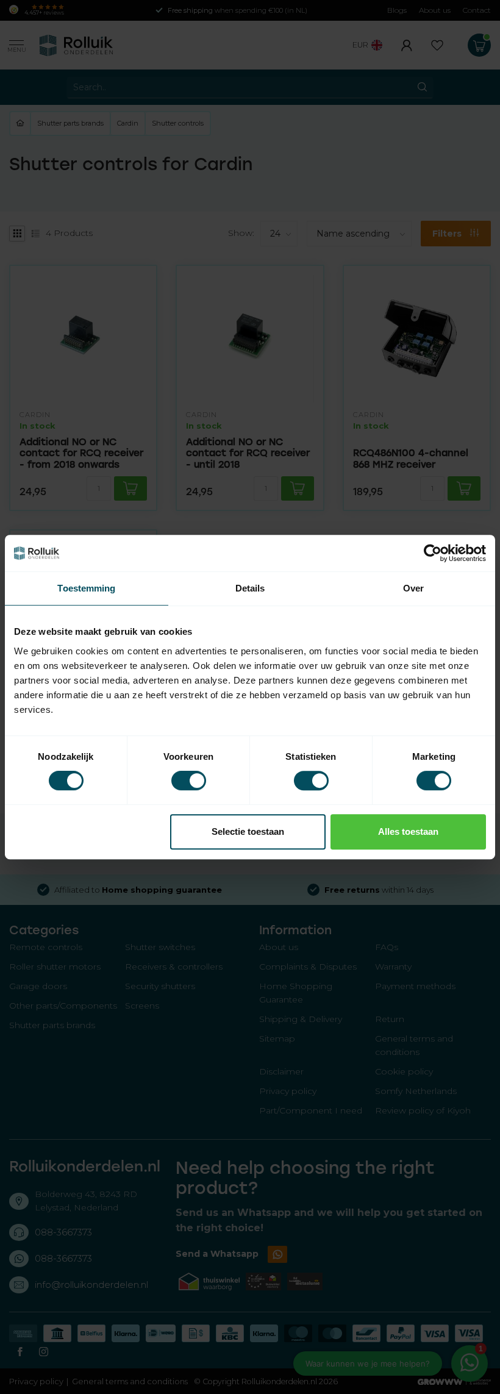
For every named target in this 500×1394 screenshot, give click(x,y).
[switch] (188, 780)
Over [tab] (413, 588)
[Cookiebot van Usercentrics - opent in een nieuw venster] (432, 553)
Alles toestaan (408, 831)
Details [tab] (250, 588)
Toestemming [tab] (86, 588)
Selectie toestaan (248, 831)
